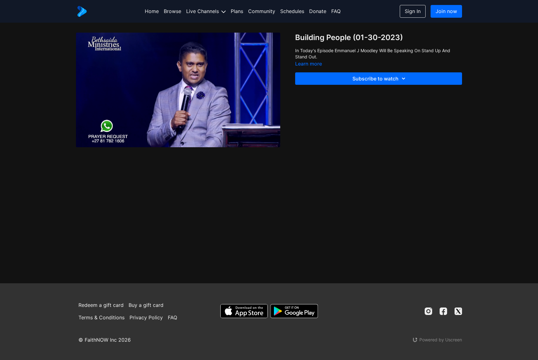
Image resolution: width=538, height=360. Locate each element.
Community (261, 11)
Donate (317, 11)
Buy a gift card (146, 305)
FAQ (336, 11)
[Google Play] (294, 311)
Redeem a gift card (101, 305)
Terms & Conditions (101, 317)
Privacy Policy (146, 317)
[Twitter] (458, 311)
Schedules (292, 11)
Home (152, 11)
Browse (172, 11)
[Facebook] (443, 311)
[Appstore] (244, 311)
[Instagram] (428, 311)
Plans (237, 11)
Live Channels (203, 11)
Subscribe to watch (375, 78)
